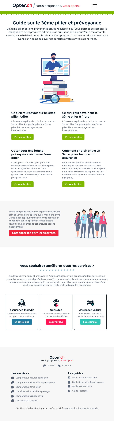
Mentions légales (24, 408)
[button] (94, 5)
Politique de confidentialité (49, 408)
